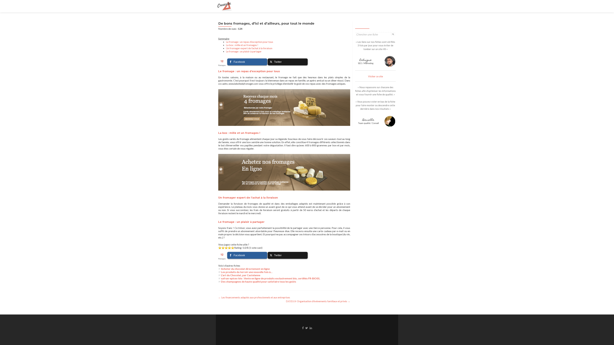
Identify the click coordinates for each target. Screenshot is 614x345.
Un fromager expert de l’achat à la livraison (249, 48)
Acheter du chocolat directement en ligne (245, 268)
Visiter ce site (375, 76)
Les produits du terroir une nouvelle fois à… (246, 271)
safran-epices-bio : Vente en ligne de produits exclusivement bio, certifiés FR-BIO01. (270, 278)
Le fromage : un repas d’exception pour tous (249, 41)
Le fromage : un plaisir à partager (244, 51)
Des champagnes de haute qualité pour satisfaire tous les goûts (258, 281)
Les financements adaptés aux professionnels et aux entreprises (254, 297)
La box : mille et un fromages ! (242, 44)
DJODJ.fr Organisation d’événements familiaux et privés (318, 301)
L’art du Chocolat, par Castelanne (240, 275)
